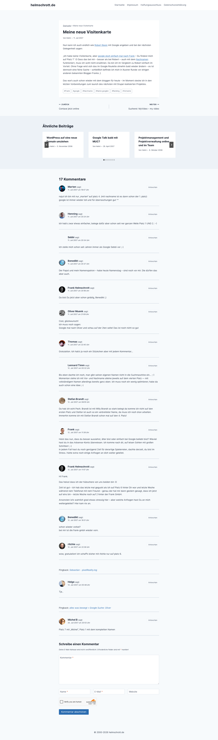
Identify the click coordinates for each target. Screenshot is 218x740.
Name (64, 691)
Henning (73, 213)
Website (133, 691)
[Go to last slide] (47, 145)
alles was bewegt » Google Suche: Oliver (90, 608)
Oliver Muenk (75, 311)
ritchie (71, 544)
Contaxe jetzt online (69, 106)
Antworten (152, 187)
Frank (67, 91)
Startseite (120, 5)
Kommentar (66, 657)
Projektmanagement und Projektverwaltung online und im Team (154, 141)
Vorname (127, 91)
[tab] (104, 160)
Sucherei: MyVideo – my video (143, 106)
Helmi (68, 38)
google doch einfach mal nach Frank (116, 56)
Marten (72, 186)
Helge (71, 581)
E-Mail (98, 691)
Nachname (88, 91)
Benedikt (73, 260)
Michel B (73, 619)
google (76, 91)
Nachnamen (142, 59)
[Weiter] (171, 145)
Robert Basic (100, 45)
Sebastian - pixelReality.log (83, 570)
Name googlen (102, 91)
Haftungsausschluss (151, 5)
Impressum (132, 5)
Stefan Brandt (76, 399)
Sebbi (71, 237)
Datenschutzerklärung (175, 5)
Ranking (115, 91)
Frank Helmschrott (78, 287)
